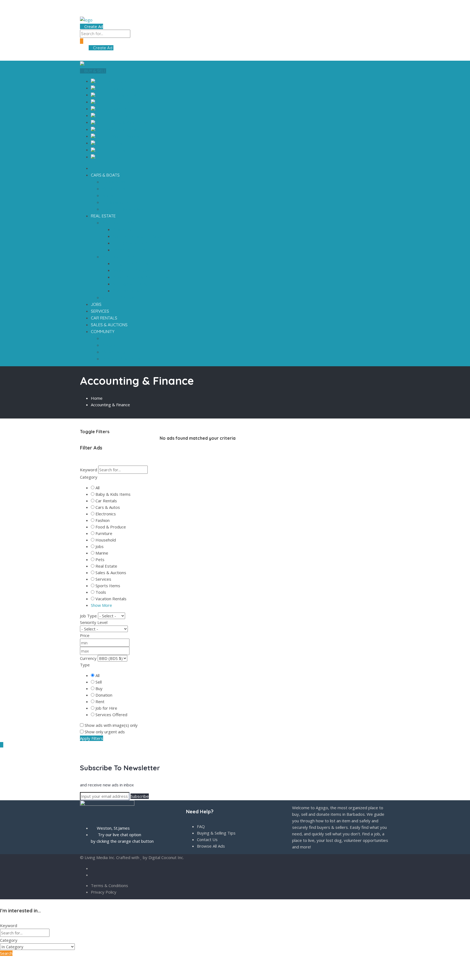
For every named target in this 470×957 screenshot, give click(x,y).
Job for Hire (106, 708)
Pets (115, 157)
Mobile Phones (125, 136)
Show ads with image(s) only (111, 725)
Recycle (109, 345)
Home (97, 398)
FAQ (201, 826)
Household (105, 540)
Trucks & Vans (115, 202)
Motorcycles (113, 188)
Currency (88, 658)
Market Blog (113, 352)
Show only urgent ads (105, 731)
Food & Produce (127, 150)
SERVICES (100, 311)
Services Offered (111, 714)
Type (85, 664)
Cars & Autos (124, 95)
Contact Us (207, 839)
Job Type (88, 615)
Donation (103, 695)
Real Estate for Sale (121, 222)
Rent (99, 701)
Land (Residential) (130, 243)
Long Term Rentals (130, 263)
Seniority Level (93, 622)
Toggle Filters (94, 431)
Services (103, 579)
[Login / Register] (86, 47)
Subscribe (140, 796)
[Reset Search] (81, 462)
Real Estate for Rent (121, 256)
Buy (99, 688)
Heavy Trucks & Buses (123, 209)
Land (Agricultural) (130, 250)
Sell (98, 682)
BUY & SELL (94, 70)
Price (84, 635)
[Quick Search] (81, 415)
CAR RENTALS (104, 318)
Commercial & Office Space (139, 236)
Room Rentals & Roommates (140, 277)
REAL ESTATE (104, 216)
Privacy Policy (103, 892)
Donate (109, 338)
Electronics (121, 102)
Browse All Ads (211, 846)
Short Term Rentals (131, 270)
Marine (101, 553)
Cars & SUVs (114, 181)
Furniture (119, 115)
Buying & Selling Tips (216, 833)
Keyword (88, 469)
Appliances (121, 81)
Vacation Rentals (118, 297)
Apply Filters (91, 738)
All (97, 487)
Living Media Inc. (100, 857)
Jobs (99, 546)
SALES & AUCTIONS (109, 324)
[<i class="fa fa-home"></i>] (92, 168)
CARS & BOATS (106, 175)
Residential (123, 229)
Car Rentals (106, 500)
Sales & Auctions (110, 572)
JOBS (96, 304)
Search (6, 953)
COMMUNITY (103, 331)
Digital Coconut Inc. (166, 857)
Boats (117, 88)
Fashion (118, 109)
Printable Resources (121, 358)
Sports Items (123, 129)
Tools (116, 143)
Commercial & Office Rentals (140, 290)
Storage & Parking (130, 284)
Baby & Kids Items (128, 122)
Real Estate (106, 566)
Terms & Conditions (109, 885)
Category (88, 477)
